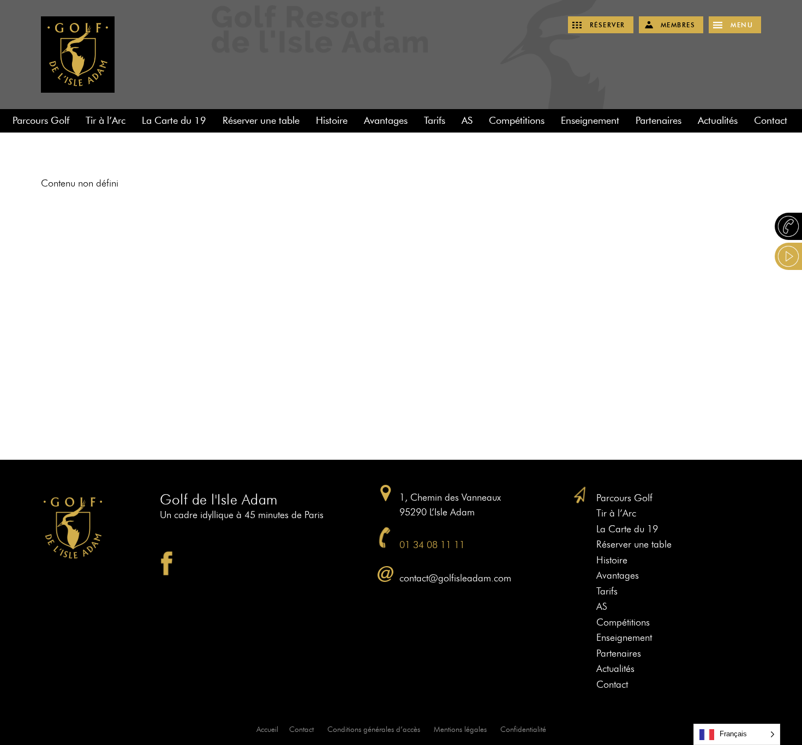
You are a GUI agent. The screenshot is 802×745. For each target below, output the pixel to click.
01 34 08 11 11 (432, 545)
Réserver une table (261, 121)
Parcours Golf (41, 121)
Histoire (332, 121)
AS (467, 121)
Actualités (718, 121)
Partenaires (658, 121)
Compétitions (516, 121)
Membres (678, 25)
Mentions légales (460, 729)
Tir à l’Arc (105, 121)
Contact (770, 121)
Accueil (267, 729)
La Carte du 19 (174, 121)
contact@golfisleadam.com (455, 578)
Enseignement (590, 121)
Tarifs (434, 121)
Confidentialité (523, 729)
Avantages (386, 121)
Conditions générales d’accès (373, 729)
